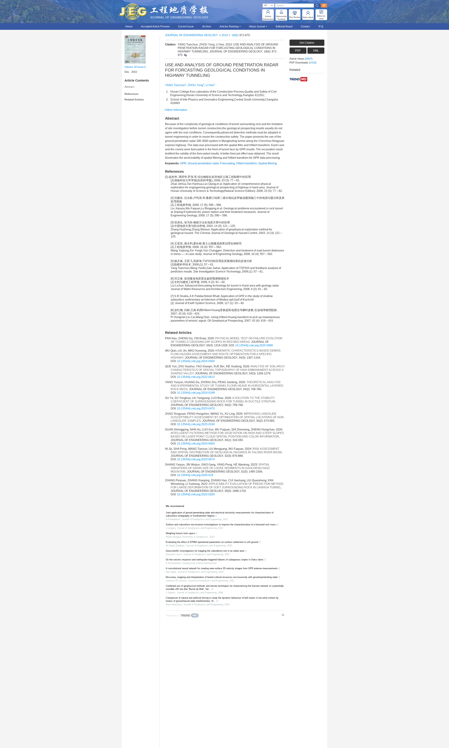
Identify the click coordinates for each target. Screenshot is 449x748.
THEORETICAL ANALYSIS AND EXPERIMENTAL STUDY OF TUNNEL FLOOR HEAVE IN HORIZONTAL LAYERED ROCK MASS (227, 386)
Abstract (129, 86)
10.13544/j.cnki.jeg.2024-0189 (196, 392)
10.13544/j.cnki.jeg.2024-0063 (196, 443)
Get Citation (307, 42)
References (131, 93)
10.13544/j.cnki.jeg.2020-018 (195, 475)
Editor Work (308, 17)
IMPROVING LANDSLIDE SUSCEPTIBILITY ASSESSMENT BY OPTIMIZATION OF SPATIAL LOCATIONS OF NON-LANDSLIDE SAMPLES (227, 417)
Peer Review (294, 17)
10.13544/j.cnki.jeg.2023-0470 (196, 408)
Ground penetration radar (203, 163)
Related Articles (134, 99)
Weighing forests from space (180, 533)
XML (316, 50)
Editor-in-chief (321, 17)
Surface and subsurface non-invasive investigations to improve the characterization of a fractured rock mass (221, 524)
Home (128, 26)
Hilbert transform (246, 163)
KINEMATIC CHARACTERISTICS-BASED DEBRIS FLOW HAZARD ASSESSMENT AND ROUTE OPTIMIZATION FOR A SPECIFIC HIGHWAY (226, 354)
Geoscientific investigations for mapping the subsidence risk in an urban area (205, 551)
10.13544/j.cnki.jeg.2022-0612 (196, 376)
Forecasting (227, 163)
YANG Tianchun (175, 85)
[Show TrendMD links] (283, 615)
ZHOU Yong (195, 85)
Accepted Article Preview (155, 26)
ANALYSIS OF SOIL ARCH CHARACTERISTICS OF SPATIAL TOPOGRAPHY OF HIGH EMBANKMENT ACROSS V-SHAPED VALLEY (227, 370)
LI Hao (210, 85)
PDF (298, 50)
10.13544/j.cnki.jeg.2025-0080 (254, 345)
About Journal (257, 26)
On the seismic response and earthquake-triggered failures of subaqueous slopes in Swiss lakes (214, 559)
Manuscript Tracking (281, 17)
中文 (321, 26)
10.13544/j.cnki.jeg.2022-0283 (196, 494)
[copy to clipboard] (185, 54)
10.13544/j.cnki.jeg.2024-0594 (196, 361)
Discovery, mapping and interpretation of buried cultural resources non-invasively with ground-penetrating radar (221, 577)
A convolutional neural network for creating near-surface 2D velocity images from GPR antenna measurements (222, 568)
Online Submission (268, 17)
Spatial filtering (267, 163)
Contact (305, 26)
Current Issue (186, 26)
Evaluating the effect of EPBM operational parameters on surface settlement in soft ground (212, 542)
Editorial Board (284, 26)
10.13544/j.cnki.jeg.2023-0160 (196, 424)
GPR (183, 163)
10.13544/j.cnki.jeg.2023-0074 (196, 459)
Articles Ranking (229, 26)
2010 (225, 35)
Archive (206, 26)
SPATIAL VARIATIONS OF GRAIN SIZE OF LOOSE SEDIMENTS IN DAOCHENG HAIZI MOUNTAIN (220, 468)
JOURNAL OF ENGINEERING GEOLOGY (191, 35)
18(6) (235, 35)
